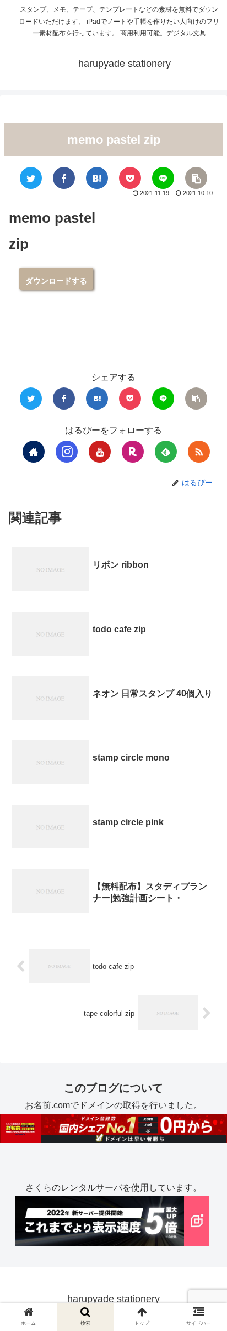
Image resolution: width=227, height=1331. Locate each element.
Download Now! (56, 279)
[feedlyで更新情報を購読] (166, 452)
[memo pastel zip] (97, 178)
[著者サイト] (34, 452)
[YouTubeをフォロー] (100, 452)
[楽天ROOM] (133, 452)
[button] (201, 1089)
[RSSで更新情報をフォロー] (199, 452)
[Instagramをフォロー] (67, 452)
